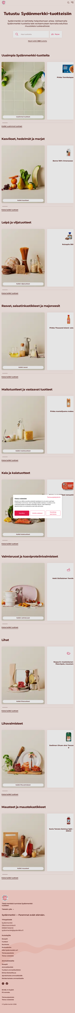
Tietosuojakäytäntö (53, 497)
